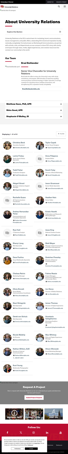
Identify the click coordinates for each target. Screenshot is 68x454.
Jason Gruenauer (52, 183)
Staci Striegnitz (19, 303)
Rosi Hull (16, 230)
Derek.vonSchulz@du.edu (22, 321)
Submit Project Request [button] (34, 397)
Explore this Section (14, 32)
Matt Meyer (50, 243)
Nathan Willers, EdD (21, 349)
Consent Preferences (47, 445)
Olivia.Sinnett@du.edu (21, 295)
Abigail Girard (18, 183)
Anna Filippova (51, 156)
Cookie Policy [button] (37, 443)
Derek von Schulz (20, 316)
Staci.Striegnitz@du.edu (22, 308)
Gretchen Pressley (53, 257)
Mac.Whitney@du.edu (54, 341)
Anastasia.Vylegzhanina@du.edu (55, 327)
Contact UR (50, 2)
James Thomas (51, 303)
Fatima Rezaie (51, 273)
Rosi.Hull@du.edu (20, 235)
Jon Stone (49, 289)
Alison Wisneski (52, 349)
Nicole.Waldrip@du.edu (22, 340)
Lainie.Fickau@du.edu (21, 162)
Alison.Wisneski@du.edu (55, 354)
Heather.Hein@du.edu (54, 202)
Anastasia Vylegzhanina (51, 317)
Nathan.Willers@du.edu (22, 355)
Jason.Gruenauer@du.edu (55, 188)
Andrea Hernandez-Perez (21, 212)
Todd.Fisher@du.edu (21, 175)
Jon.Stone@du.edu (53, 294)
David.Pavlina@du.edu (22, 262)
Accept (31, 448)
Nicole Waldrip (19, 334)
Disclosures (59, 445)
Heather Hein (50, 197)
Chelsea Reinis (19, 273)
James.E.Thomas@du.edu (55, 308)
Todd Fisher (18, 170)
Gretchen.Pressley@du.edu (53, 266)
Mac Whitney (50, 334)
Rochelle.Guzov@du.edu (22, 204)
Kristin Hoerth (51, 211)
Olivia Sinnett (18, 289)
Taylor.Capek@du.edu (54, 147)
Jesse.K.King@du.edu (54, 235)
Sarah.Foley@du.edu (54, 175)
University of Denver (7, 2)
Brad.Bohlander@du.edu (31, 89)
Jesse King (49, 230)
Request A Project (61, 2)
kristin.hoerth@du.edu (54, 218)
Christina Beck (19, 142)
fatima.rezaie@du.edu (54, 281)
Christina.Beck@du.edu (22, 147)
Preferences (18, 448)
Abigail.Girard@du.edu (22, 190)
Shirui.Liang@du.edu (21, 248)
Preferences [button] (30, 445)
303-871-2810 (19, 358)
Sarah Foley (50, 170)
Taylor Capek (50, 142)
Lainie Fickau (18, 156)
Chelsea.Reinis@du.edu (22, 278)
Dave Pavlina (18, 257)
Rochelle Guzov (19, 197)
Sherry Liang (18, 243)
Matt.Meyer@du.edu (54, 250)
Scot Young (17, 365)
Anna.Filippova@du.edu (55, 161)
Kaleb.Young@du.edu (21, 370)
